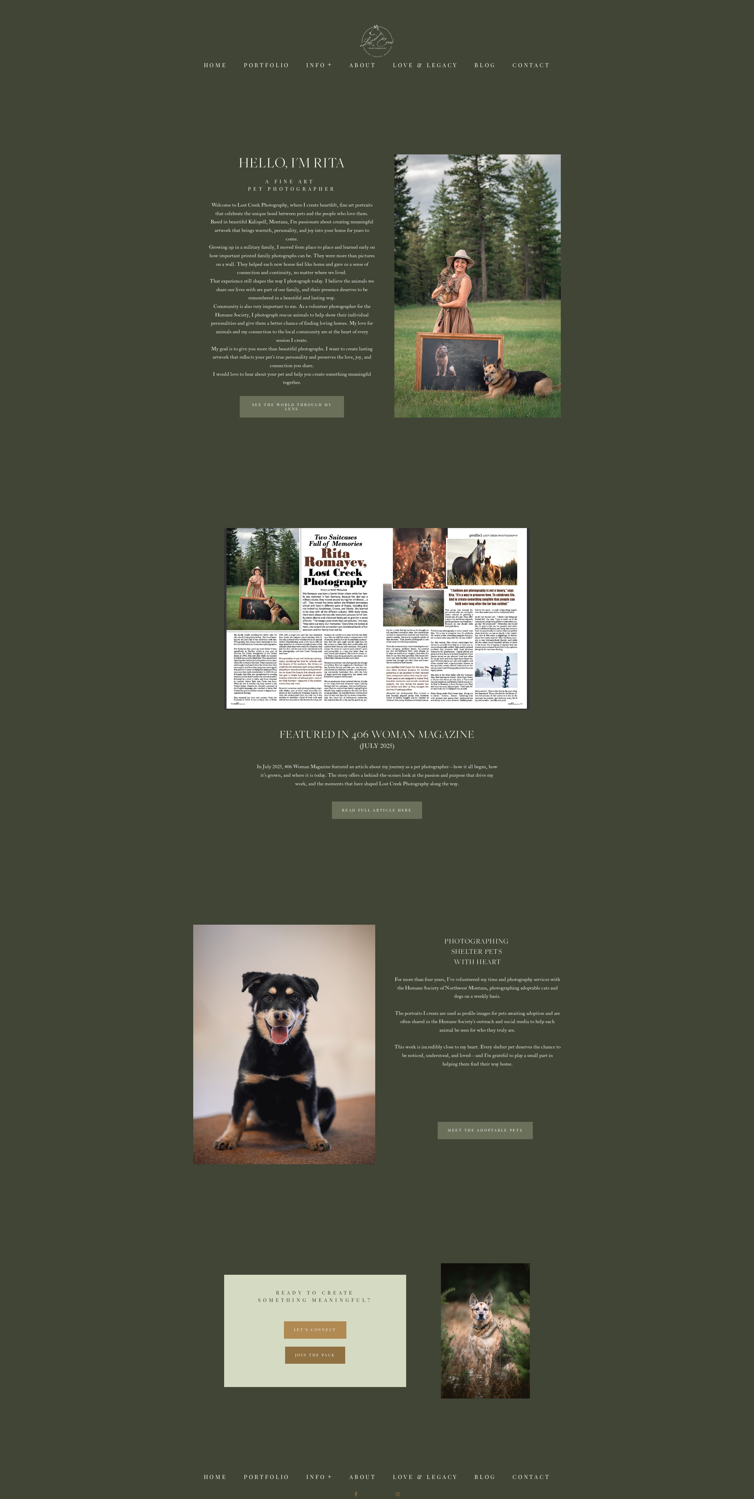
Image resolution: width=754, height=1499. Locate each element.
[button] (319, 65)
